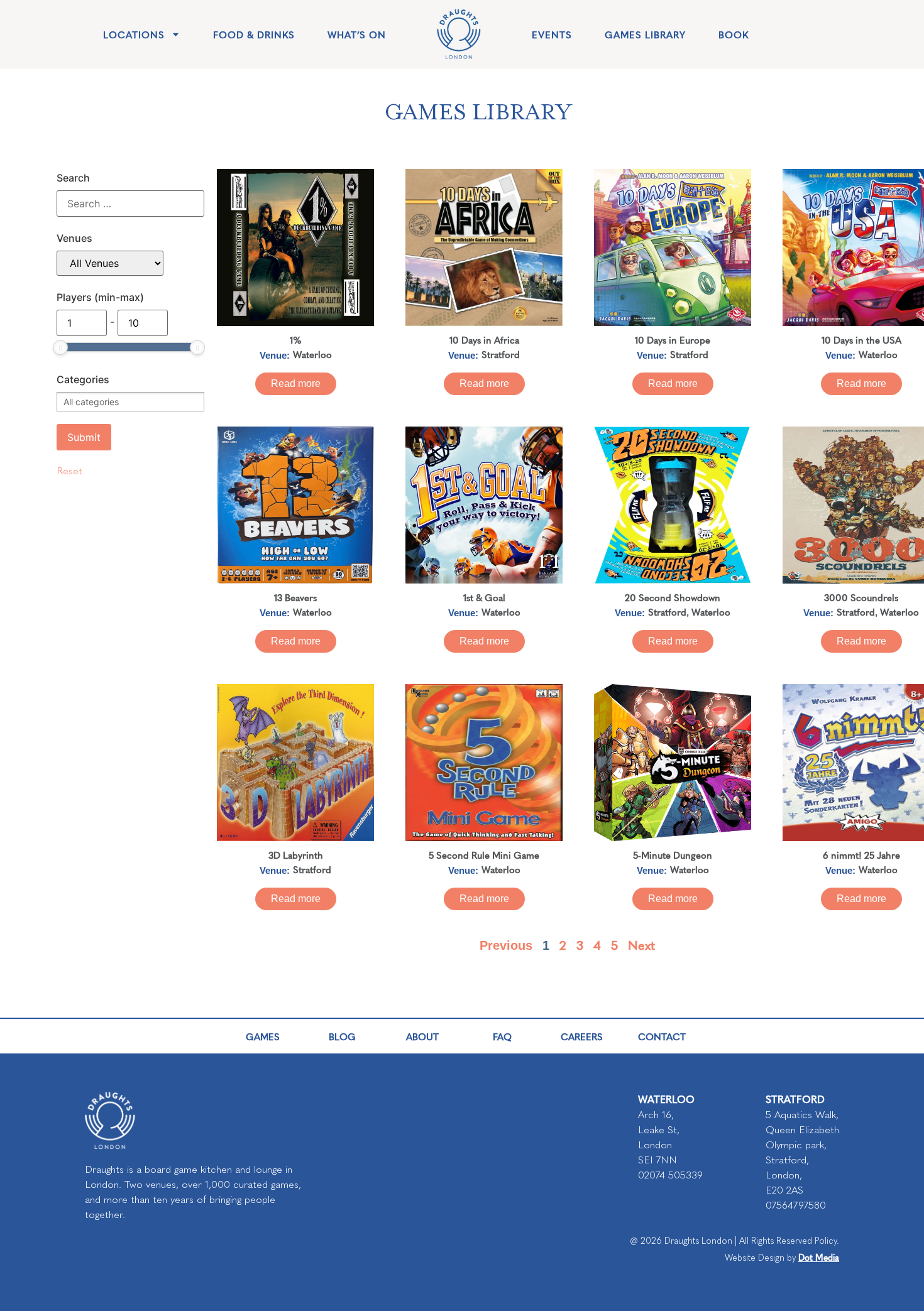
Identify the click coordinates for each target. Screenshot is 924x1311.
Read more (296, 383)
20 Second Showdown (672, 597)
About (422, 1036)
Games (263, 1036)
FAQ (502, 1036)
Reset (69, 471)
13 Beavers (295, 597)
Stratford (500, 354)
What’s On (356, 34)
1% (296, 339)
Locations (134, 34)
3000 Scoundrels (861, 597)
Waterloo (312, 354)
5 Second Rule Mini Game (484, 854)
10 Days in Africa (484, 339)
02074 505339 (670, 1175)
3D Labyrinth (295, 854)
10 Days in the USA (861, 339)
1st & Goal (484, 597)
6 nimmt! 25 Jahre (861, 854)
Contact (662, 1036)
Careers (582, 1036)
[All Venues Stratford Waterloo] (110, 263)
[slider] (60, 347)
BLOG (342, 1036)
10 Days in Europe (672, 339)
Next (641, 944)
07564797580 (796, 1205)
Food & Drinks (254, 34)
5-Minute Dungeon (672, 854)
